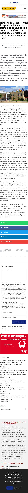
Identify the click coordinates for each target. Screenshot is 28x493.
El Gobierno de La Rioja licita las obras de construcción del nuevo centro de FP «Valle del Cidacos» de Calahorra (12, 382)
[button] (24, 8)
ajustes (14, 483)
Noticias (12, 47)
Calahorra (8, 47)
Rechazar (18, 487)
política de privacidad (14, 283)
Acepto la (12, 283)
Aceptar (10, 487)
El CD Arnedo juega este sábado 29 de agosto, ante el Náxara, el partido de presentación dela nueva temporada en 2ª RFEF (14, 397)
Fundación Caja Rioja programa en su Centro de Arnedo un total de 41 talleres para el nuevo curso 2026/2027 (13, 389)
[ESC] (14, 16)
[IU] (14, 344)
